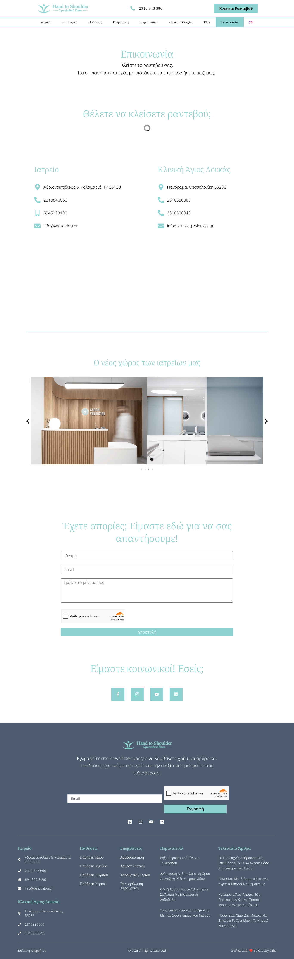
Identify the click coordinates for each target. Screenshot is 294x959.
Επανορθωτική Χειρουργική (131, 886)
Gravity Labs (267, 950)
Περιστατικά (149, 22)
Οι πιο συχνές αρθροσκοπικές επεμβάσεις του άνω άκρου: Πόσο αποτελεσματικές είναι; (243, 863)
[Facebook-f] (117, 694)
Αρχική (45, 22)
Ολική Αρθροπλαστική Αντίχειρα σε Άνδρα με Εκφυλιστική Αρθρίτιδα (184, 894)
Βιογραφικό (69, 22)
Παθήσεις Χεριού (93, 883)
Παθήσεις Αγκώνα (93, 866)
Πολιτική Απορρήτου (32, 950)
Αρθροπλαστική (132, 866)
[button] (27, 421)
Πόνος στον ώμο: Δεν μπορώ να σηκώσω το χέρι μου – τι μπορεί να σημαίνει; (243, 920)
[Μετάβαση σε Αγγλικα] (251, 22)
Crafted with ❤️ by (244, 950)
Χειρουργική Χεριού (135, 875)
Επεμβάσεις (121, 22)
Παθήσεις (95, 22)
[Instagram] (137, 694)
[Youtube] (156, 694)
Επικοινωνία (229, 22)
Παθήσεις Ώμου (92, 857)
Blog (207, 22)
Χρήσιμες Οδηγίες (181, 22)
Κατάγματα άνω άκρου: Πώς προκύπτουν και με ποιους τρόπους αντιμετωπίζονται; (239, 899)
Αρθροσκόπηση (132, 857)
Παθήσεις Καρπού (94, 875)
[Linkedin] (176, 694)
